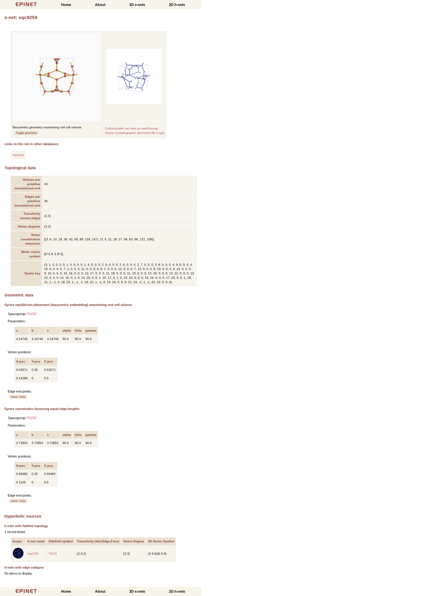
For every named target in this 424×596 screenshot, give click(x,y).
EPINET (26, 4)
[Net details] (18, 557)
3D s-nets (137, 5)
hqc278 (33, 553)
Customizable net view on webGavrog (131, 128)
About (100, 5)
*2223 (53, 553)
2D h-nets (177, 5)
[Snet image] (134, 103)
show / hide (18, 397)
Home (66, 5)
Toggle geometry (26, 133)
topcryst (18, 155)
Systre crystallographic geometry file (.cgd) (135, 133)
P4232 (31, 314)
